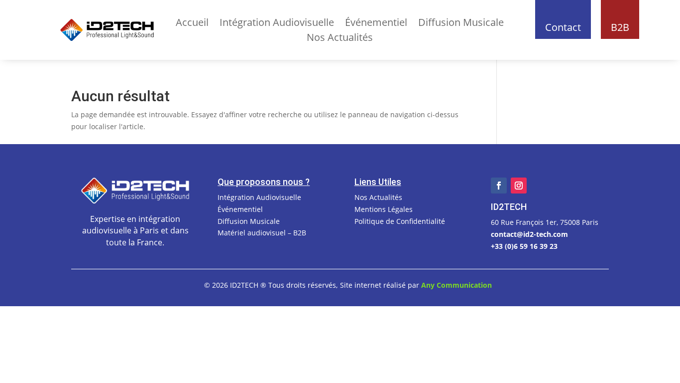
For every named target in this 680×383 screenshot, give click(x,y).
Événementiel (376, 24)
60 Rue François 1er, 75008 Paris (544, 222)
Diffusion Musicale (461, 24)
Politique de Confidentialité (399, 221)
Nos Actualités (340, 39)
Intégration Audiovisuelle (277, 24)
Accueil (192, 24)
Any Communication (456, 285)
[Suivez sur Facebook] (499, 185)
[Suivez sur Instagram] (519, 185)
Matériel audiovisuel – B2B (262, 232)
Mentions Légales (383, 209)
